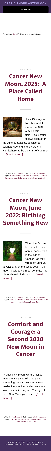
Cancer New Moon (23, 176)
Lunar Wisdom (39, 173)
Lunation (43, 417)
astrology (36, 417)
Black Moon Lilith (16, 300)
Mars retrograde (31, 419)
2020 (13, 419)
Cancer (12, 176)
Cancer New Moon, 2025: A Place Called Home (25, 87)
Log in (43, 445)
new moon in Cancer (17, 178)
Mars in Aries (19, 419)
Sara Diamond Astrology (25, 3)
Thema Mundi (35, 302)
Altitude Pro (33, 442)
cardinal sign (34, 176)
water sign (42, 178)
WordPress (32, 445)
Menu (27, 10)
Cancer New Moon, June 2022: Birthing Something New (25, 211)
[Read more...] (14, 154)
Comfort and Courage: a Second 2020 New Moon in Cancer (25, 339)
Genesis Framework (15, 445)
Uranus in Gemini (32, 178)
